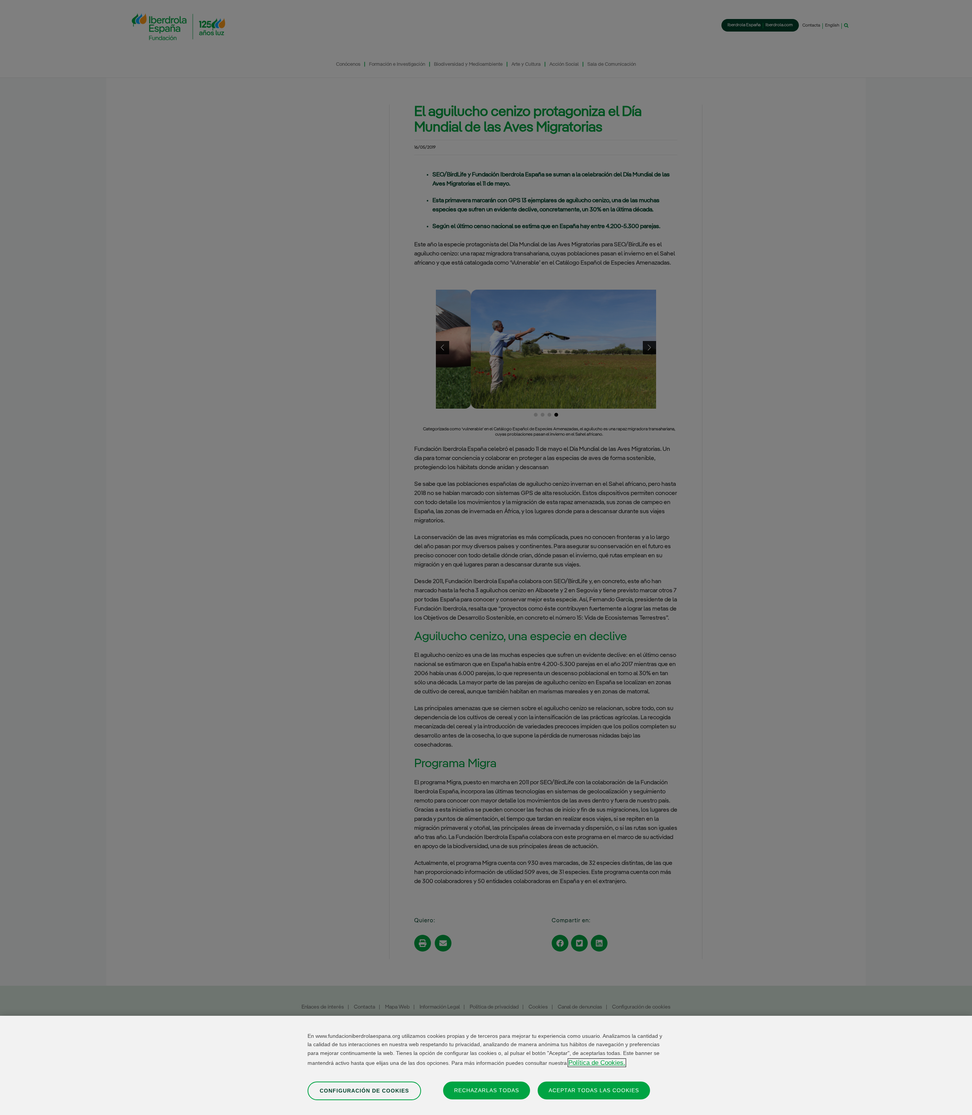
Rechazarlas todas (486, 1090)
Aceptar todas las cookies (594, 1090)
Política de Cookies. (596, 1062)
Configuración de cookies (364, 1090)
